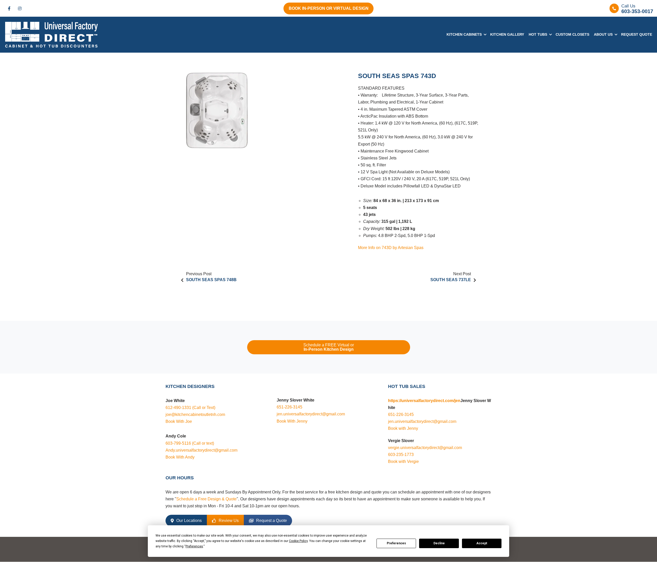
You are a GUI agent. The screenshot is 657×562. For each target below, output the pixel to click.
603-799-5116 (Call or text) (190, 443)
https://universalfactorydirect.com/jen (424, 400)
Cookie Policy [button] (298, 541)
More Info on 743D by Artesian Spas (390, 247)
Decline (439, 543)
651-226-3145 (289, 407)
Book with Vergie (403, 461)
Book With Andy (180, 457)
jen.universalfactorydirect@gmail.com (311, 414)
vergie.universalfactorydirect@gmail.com (425, 447)
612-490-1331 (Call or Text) (190, 407)
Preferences (396, 543)
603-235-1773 (401, 454)
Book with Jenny (403, 428)
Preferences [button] (194, 546)
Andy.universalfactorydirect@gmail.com (201, 450)
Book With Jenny (292, 421)
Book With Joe (179, 421)
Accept (481, 543)
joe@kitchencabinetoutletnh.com (195, 414)
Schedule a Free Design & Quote (206, 499)
